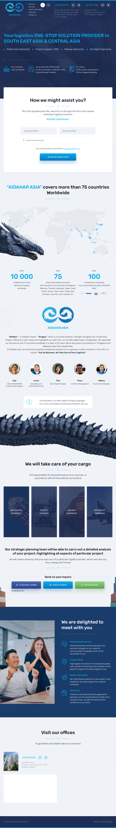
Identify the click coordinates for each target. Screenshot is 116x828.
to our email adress (28, 585)
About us (32, 4)
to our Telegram (59, 585)
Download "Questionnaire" (58, 119)
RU (48, 5)
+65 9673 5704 (29, 757)
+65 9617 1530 (91, 5)
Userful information (36, 9)
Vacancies (32, 12)
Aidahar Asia (14, 15)
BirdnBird (109, 822)
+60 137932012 (61, 5)
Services (32, 7)
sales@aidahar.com (72, 149)
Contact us (33, 15)
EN (43, 5)
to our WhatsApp (91, 585)
